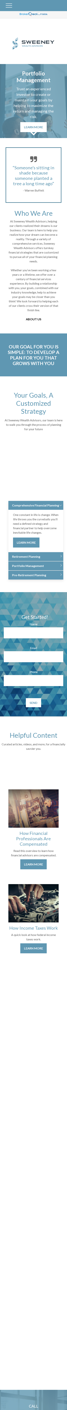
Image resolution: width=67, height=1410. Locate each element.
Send (33, 702)
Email (33, 648)
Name (33, 624)
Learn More (26, 542)
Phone (34, 672)
